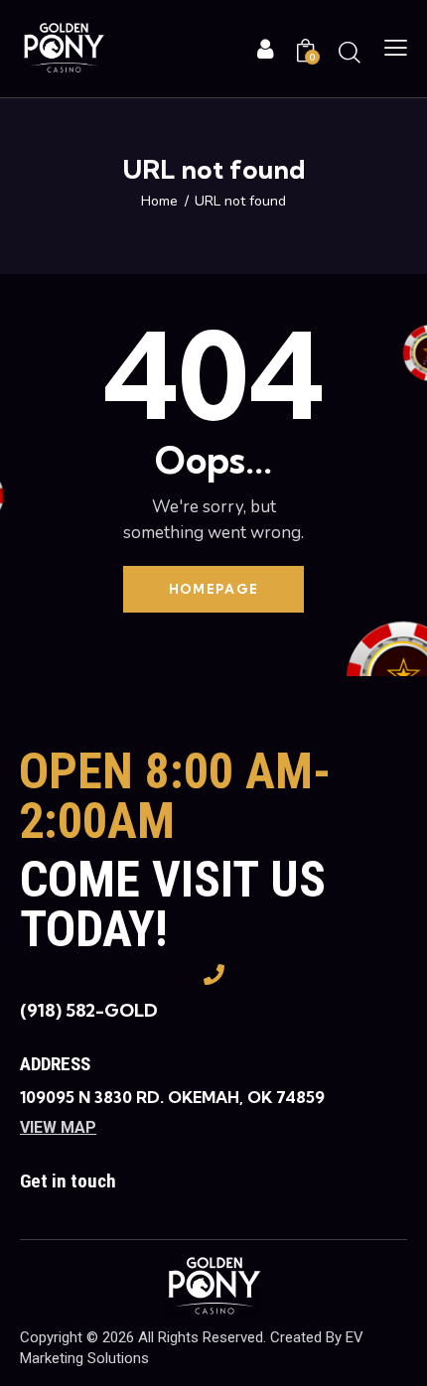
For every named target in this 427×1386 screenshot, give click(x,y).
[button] (395, 49)
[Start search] (349, 52)
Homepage (213, 589)
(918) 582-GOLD (89, 1010)
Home (159, 201)
